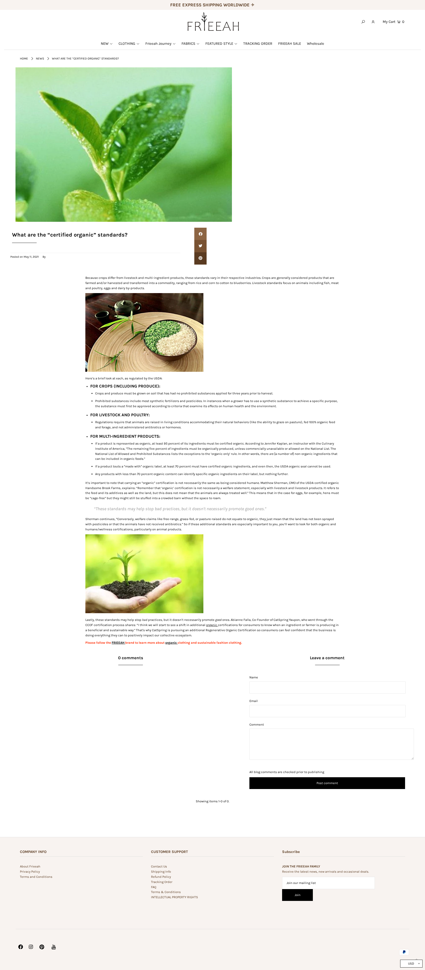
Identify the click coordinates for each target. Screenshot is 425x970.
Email (253, 701)
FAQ (153, 887)
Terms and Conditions (36, 877)
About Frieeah (30, 866)
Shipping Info (161, 871)
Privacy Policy (30, 871)
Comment (256, 724)
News (40, 58)
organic (212, 625)
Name (253, 677)
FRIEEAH (118, 642)
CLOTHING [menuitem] (127, 43)
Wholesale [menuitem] (315, 43)
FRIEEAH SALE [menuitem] (289, 43)
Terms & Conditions (166, 892)
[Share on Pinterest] (200, 258)
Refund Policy (161, 877)
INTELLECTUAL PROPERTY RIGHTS (174, 897)
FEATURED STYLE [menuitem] (219, 43)
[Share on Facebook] (200, 234)
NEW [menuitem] (104, 43)
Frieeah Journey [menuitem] (158, 43)
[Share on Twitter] (200, 246)
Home (24, 58)
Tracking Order (161, 882)
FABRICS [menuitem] (188, 43)
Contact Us (159, 866)
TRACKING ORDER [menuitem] (257, 43)
